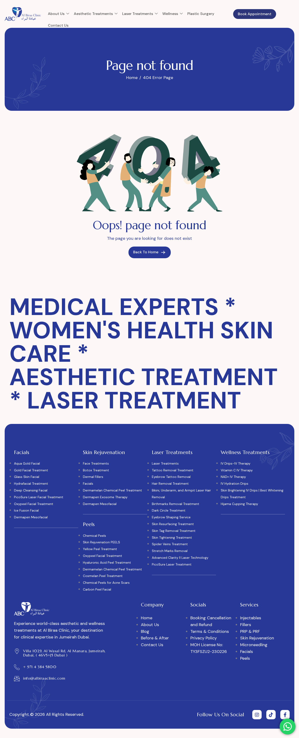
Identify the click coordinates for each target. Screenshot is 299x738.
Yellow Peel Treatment (100, 549)
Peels (245, 658)
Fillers (245, 624)
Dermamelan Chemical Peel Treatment (112, 490)
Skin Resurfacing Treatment (173, 524)
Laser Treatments (137, 13)
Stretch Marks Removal (170, 551)
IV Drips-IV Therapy (235, 463)
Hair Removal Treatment (170, 483)
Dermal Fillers (93, 477)
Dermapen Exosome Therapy (105, 497)
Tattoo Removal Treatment (172, 470)
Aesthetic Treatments (93, 13)
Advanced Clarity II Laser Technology (180, 557)
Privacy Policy (203, 638)
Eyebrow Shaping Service (171, 517)
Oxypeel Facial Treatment (33, 504)
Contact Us (58, 25)
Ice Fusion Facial (26, 510)
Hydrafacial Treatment (31, 483)
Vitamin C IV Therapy (237, 470)
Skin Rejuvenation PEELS (101, 542)
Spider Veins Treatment (170, 544)
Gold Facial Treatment (31, 470)
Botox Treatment (96, 470)
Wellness (170, 13)
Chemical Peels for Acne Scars (106, 582)
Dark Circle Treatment (168, 510)
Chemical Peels (94, 536)
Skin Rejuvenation (257, 638)
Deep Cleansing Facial (30, 490)
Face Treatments (96, 463)
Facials (88, 483)
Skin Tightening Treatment (172, 537)
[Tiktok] (271, 714)
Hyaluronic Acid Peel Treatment (107, 562)
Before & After (155, 638)
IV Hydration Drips (234, 483)
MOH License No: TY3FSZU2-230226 (208, 648)
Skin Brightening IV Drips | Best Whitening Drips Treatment (252, 493)
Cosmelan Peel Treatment (103, 576)
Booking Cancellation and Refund (210, 621)
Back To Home (146, 252)
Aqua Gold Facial (27, 463)
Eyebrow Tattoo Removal (171, 477)
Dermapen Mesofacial (31, 517)
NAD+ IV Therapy (233, 477)
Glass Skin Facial (26, 477)
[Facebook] (285, 714)
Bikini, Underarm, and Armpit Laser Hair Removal (181, 493)
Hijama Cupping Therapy (239, 504)
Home (146, 618)
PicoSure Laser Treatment (172, 564)
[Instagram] (257, 714)
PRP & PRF (250, 631)
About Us (56, 13)
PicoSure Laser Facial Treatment (38, 497)
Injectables (250, 618)
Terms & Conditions (209, 631)
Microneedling (253, 645)
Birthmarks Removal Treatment (175, 504)
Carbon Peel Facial (97, 589)
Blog (145, 631)
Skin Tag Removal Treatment (174, 531)
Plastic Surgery (200, 13)
